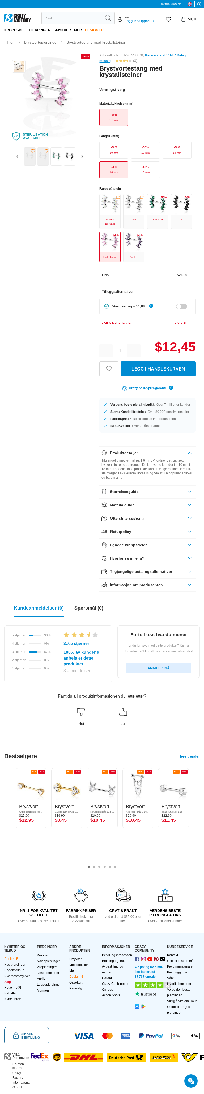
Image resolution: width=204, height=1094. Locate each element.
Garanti (107, 978)
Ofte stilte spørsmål (180, 961)
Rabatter (10, 993)
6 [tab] (115, 867)
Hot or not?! (12, 987)
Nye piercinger (15, 964)
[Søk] (107, 18)
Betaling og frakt (113, 961)
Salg (7, 982)
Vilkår (16, 1054)
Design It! (94, 30)
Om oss (107, 990)
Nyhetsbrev (12, 999)
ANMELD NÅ (158, 668)
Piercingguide (177, 972)
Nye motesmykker (17, 976)
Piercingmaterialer (180, 966)
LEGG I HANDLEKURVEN (158, 369)
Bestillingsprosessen (117, 955)
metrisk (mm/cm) (171, 3)
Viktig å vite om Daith (182, 1001)
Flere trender (189, 756)
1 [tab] (88, 867)
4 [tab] (104, 867)
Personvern (20, 1058)
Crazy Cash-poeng (115, 984)
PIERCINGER (39, 30)
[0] (168, 19)
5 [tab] (110, 867)
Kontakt (172, 955)
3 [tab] (99, 867)
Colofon (18, 1064)
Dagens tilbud (14, 970)
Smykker (62, 30)
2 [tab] (94, 867)
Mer (78, 30)
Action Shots (111, 995)
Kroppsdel (15, 30)
